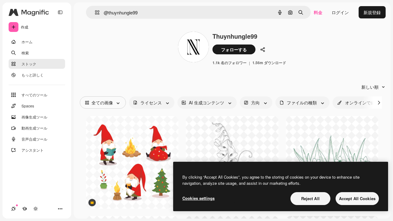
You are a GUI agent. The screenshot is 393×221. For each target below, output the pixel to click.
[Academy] (24, 209)
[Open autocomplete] (94, 12)
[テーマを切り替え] (36, 209)
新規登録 (372, 12)
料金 (318, 12)
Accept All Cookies (357, 198)
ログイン (340, 12)
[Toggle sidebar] (60, 12)
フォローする (234, 49)
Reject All (310, 198)
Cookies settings (198, 198)
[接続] (13, 209)
